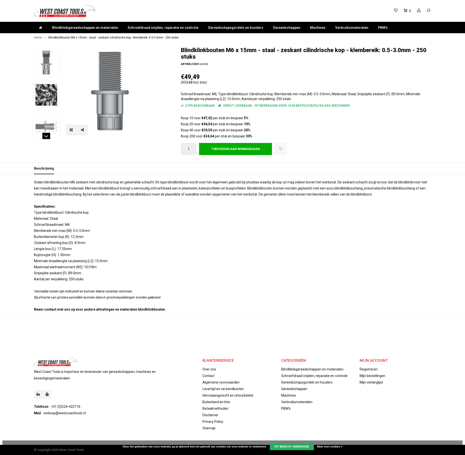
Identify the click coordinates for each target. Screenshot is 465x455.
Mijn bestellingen (372, 376)
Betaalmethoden (215, 408)
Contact (208, 376)
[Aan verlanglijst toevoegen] (280, 149)
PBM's (383, 28)
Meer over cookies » (329, 446)
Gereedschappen (286, 28)
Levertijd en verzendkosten (223, 389)
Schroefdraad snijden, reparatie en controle (163, 28)
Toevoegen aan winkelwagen (235, 149)
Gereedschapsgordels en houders (235, 28)
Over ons (209, 369)
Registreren (369, 369)
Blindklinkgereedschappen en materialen (85, 28)
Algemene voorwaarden (221, 382)
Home (38, 37)
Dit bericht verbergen (292, 446)
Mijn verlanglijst (371, 382)
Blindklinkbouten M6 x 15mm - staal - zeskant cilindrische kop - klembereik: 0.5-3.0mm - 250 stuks (113, 37)
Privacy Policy (212, 422)
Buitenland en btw (216, 402)
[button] (46, 137)
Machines (318, 28)
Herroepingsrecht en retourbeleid (227, 395)
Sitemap (209, 428)
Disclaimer (210, 415)
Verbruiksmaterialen (351, 28)
